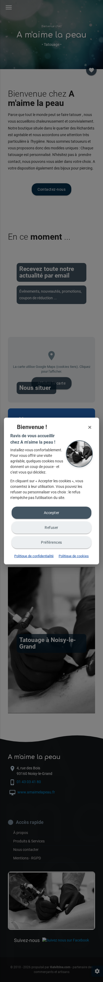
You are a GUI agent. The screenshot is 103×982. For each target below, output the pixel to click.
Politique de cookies (74, 556)
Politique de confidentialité (34, 556)
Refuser (51, 527)
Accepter (51, 513)
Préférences (51, 542)
